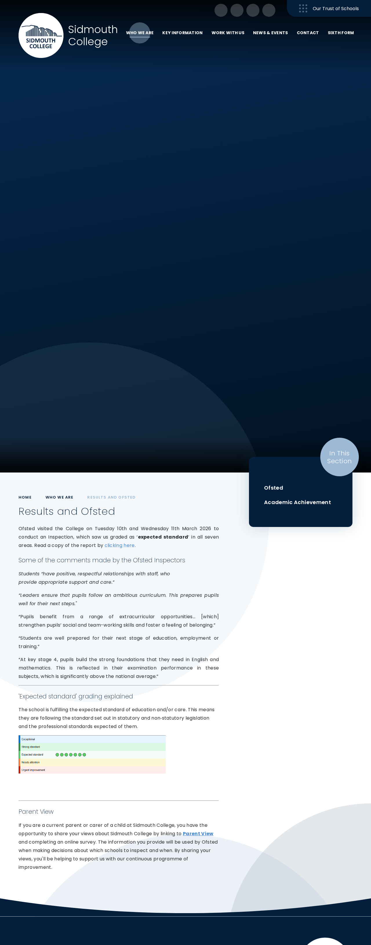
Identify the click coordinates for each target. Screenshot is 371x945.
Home (25, 497)
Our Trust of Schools (336, 8)
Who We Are (60, 497)
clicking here (120, 545)
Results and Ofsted (111, 497)
